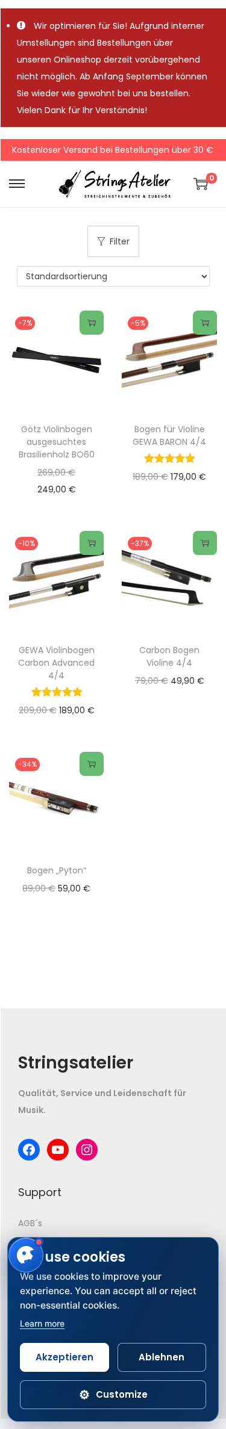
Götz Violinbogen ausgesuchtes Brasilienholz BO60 (57, 441)
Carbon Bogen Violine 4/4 (169, 656)
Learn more (42, 1323)
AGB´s (30, 1223)
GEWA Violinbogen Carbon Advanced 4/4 (56, 662)
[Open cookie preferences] (25, 1255)
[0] (200, 183)
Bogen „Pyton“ (56, 870)
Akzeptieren (64, 1357)
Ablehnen (161, 1357)
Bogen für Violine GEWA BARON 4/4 (169, 435)
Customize (113, 1394)
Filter (120, 241)
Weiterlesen (92, 323)
